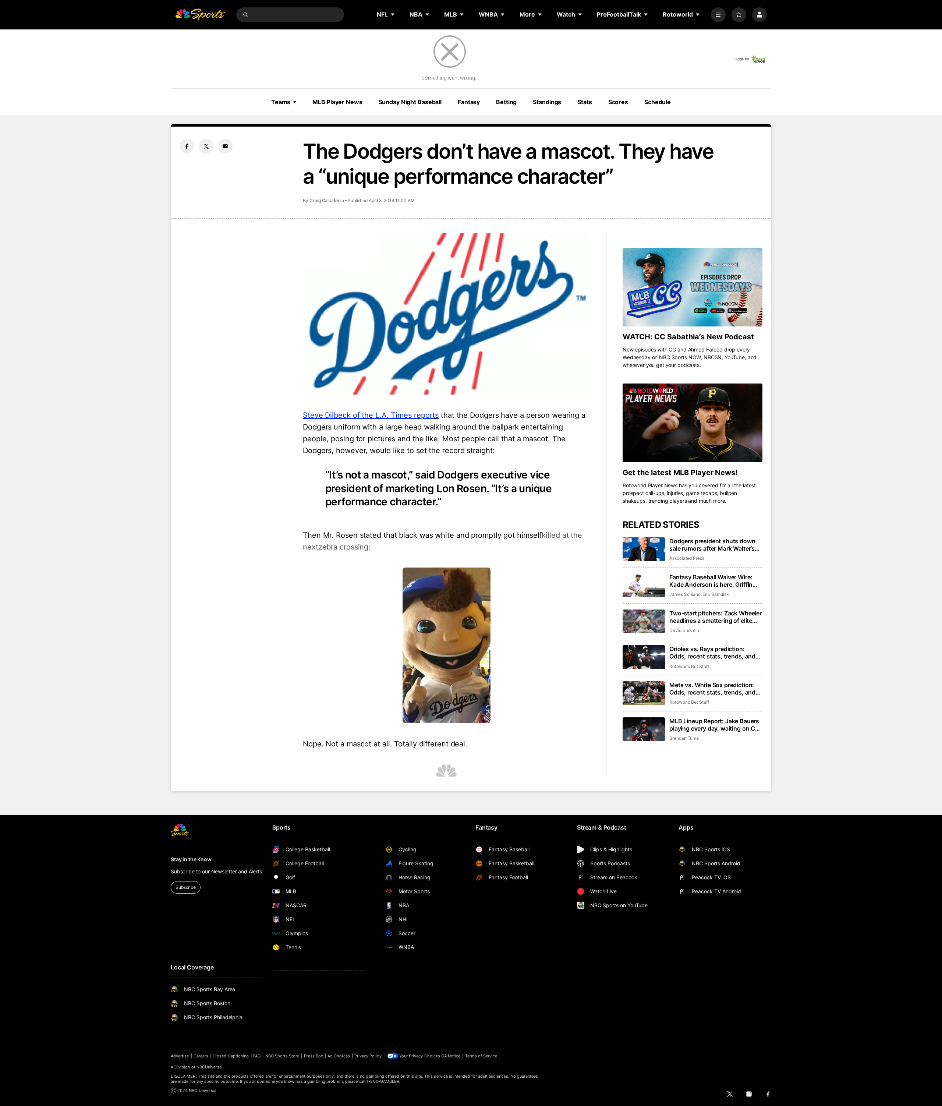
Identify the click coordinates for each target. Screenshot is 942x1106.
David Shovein (684, 630)
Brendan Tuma (684, 738)
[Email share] (225, 146)
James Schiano (685, 594)
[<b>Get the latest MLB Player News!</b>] (692, 423)
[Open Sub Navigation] (393, 14)
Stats (584, 102)
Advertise (180, 1056)
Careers (201, 1056)
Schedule (657, 102)
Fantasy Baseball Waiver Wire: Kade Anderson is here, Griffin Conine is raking (710, 580)
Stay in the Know (191, 859)
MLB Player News (337, 102)
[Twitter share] (206, 146)
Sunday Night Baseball (410, 102)
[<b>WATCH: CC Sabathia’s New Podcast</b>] (692, 287)
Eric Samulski (716, 594)
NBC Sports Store (282, 1056)
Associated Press (686, 558)
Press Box (313, 1056)
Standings (547, 102)
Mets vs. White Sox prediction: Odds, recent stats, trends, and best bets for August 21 (712, 688)
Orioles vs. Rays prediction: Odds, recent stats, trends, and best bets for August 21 (712, 652)
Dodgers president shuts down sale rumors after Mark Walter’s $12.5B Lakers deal (712, 544)
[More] (718, 14)
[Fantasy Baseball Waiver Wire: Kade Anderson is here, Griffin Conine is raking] (644, 585)
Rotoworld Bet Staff (689, 666)
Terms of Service (481, 1056)
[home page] (200, 15)
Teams (280, 102)
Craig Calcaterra (326, 200)
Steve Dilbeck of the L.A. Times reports (371, 415)
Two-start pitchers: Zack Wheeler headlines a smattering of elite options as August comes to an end (715, 616)
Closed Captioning (231, 1056)
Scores (618, 102)
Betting (506, 102)
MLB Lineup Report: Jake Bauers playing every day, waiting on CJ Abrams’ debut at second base (714, 724)
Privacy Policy (368, 1056)
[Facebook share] (187, 146)
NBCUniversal (209, 1067)
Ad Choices (338, 1056)
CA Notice (451, 1056)
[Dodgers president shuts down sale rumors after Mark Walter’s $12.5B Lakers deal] (644, 549)
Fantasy (469, 102)
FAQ (257, 1056)
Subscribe (186, 887)
